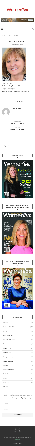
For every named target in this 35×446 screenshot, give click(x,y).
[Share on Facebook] (15, 101)
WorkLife (18, 387)
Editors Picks (18, 348)
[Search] (33, 29)
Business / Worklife (18, 327)
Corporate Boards (18, 335)
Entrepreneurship (18, 357)
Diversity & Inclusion (18, 340)
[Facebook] (15, 430)
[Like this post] (13, 101)
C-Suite (18, 331)
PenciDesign (17, 439)
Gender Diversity (18, 361)
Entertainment (18, 352)
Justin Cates (17, 109)
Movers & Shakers (18, 369)
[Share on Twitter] (17, 102)
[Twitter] (19, 430)
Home (3, 35)
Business (18, 322)
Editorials (18, 344)
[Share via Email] (21, 101)
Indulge (18, 365)
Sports (18, 378)
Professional (18, 374)
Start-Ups (18, 382)
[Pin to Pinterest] (19, 101)
